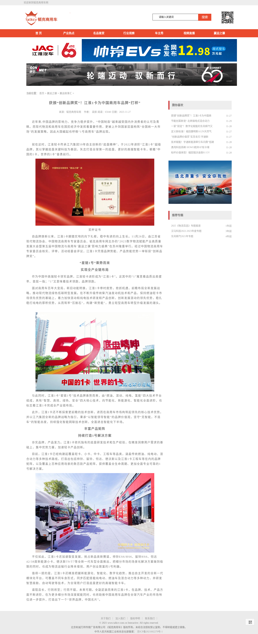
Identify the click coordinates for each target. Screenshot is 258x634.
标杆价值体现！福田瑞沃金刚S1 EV (190, 152)
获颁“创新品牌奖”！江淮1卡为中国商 (191, 115)
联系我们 (150, 618)
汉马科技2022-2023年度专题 (186, 231)
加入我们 (120, 618)
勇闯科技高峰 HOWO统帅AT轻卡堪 (190, 147)
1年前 (229, 226)
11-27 (229, 115)
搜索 (205, 17)
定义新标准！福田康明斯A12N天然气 (191, 131)
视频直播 (189, 33)
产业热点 (68, 33)
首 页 (38, 33)
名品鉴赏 (98, 33)
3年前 (229, 231)
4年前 (229, 236)
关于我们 (106, 618)
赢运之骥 (219, 33)
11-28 (229, 126)
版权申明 (135, 618)
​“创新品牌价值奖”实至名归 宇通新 (189, 136)
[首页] (47, 18)
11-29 (229, 121)
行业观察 (129, 33)
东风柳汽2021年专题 (182, 236)
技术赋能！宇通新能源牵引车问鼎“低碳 (192, 142)
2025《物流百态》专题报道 (186, 225)
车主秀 (159, 33)
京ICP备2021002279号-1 (150, 631)
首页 (41, 93)
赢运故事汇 (66, 93)
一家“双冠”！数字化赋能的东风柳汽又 (192, 126)
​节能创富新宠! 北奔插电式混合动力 (190, 121)
